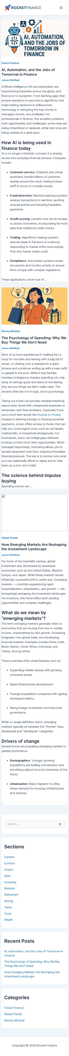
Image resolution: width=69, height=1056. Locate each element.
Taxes (8, 907)
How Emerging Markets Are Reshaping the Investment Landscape (34, 546)
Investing (10, 882)
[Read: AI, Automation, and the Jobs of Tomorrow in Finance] (34, 38)
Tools (7, 913)
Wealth (8, 919)
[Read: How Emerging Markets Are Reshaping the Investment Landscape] (34, 512)
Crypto (8, 869)
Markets (9, 888)
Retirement (11, 894)
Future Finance (14, 1007)
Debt (7, 876)
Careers (9, 857)
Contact (9, 863)
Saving (8, 901)
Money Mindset (14, 1020)
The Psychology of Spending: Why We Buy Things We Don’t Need (34, 340)
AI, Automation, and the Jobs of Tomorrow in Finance (28, 72)
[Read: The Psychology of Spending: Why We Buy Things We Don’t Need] (34, 306)
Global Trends (13, 1014)
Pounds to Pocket (49, 414)
